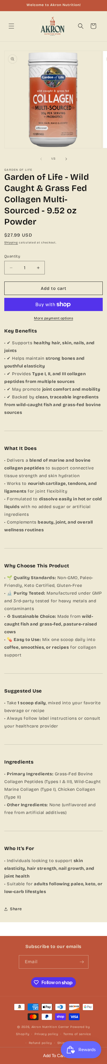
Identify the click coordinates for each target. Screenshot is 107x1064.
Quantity (12, 256)
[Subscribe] (82, 962)
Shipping (11, 242)
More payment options (53, 318)
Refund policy (40, 1043)
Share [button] (16, 908)
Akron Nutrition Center (50, 1027)
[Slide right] (66, 159)
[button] (11, 26)
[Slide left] (41, 159)
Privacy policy (46, 1034)
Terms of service (77, 1034)
